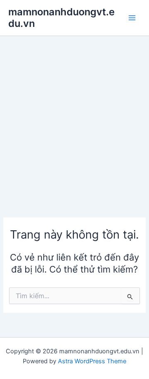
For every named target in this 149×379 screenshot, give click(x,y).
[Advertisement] (74, 114)
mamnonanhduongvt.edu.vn (61, 17)
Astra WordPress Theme (92, 361)
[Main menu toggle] (132, 18)
